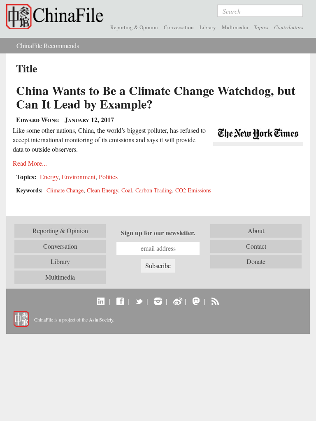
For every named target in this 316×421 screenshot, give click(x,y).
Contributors (288, 27)
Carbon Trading (153, 190)
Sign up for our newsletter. (158, 232)
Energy (49, 176)
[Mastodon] (196, 301)
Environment (78, 176)
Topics (261, 27)
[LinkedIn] (101, 301)
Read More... (30, 163)
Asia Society (101, 319)
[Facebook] (120, 301)
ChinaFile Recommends (47, 45)
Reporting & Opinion (134, 27)
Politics (108, 176)
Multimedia (235, 27)
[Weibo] (177, 301)
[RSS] (215, 301)
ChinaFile (56, 16)
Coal (126, 190)
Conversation (179, 27)
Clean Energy (102, 190)
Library (208, 27)
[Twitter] (139, 301)
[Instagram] (158, 301)
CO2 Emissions (193, 190)
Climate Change (65, 190)
